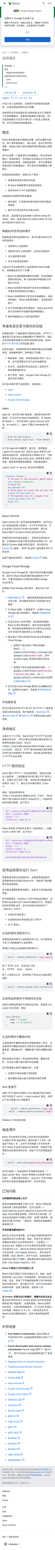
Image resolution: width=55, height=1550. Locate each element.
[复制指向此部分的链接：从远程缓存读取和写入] (33, 933)
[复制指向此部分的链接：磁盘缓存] (18, 1130)
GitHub (5, 548)
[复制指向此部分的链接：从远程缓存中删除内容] (33, 1037)
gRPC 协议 (13, 1432)
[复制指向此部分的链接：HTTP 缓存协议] (27, 766)
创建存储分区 (14, 597)
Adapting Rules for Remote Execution (26, 1361)
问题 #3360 (14, 1421)
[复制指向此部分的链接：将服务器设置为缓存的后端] (45, 326)
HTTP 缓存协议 (12, 343)
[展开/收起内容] (14, 66)
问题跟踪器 (7, 1516)
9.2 (12, 98)
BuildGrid (12, 1449)
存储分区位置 (14, 1399)
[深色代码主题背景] (47, 433)
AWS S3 (26, 715)
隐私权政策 (14, 1537)
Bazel (4, 52)
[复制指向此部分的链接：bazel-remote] (22, 516)
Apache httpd (8, 715)
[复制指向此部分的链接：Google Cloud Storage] (32, 566)
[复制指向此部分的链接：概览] (12, 132)
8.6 (30, 98)
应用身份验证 (20, 681)
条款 (4, 1537)
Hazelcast (41, 712)
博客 (4, 1496)
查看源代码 (29, 92)
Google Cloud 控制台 (18, 1394)
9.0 (21, 98)
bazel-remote (14, 394)
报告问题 (10, 92)
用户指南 (14, 52)
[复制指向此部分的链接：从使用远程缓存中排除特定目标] (44, 998)
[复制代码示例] (51, 433)
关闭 (27, 32)
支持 (4, 1511)
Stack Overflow (9, 1525)
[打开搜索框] (43, 3)
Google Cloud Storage (18, 400)
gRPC (11, 1427)
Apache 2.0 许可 (40, 1472)
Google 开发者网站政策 (32, 1475)
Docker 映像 (14, 1377)
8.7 (25, 98)
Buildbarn (12, 1438)
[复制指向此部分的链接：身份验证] (18, 729)
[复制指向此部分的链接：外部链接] (18, 1327)
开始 (27, 39)
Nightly (5, 98)
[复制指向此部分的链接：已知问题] (18, 1191)
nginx (10, 389)
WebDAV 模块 (15, 1372)
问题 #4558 (14, 1454)
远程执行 (25, 52)
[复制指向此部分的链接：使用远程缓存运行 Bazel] (40, 870)
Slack (4, 1520)
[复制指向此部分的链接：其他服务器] (19, 702)
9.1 (16, 98)
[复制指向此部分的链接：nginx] (11, 408)
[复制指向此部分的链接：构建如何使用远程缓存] (33, 231)
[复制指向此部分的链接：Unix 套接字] (19, 1087)
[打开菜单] (4, 3)
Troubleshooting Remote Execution (25, 1366)
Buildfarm (12, 1443)
